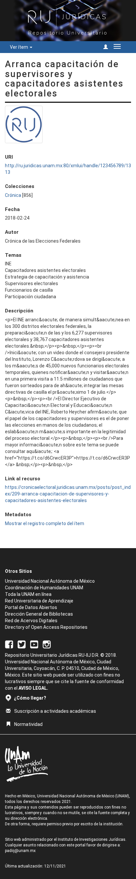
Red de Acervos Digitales (31, 620)
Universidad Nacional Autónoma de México (50, 581)
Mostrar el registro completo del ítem (44, 523)
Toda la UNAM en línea (28, 594)
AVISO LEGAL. (33, 688)
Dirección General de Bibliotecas (39, 614)
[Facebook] (9, 644)
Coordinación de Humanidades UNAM (44, 587)
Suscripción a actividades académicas (55, 711)
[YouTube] (34, 644)
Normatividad (28, 724)
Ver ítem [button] (19, 47)
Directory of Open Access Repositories (46, 627)
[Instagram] (47, 644)
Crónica (13, 195)
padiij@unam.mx (20, 850)
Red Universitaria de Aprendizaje (39, 600)
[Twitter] (21, 644)
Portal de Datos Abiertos (31, 607)
